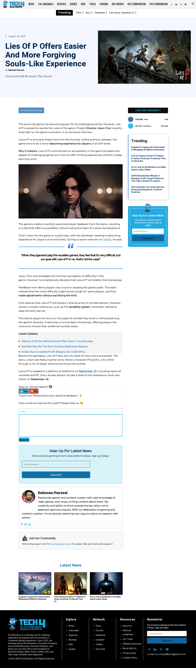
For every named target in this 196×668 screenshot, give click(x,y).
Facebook (100, 635)
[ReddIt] (91, 110)
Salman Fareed (16, 70)
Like (166, 119)
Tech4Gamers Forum (61, 544)
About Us (127, 625)
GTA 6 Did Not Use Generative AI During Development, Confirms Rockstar (147, 189)
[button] (193, 4)
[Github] (25, 524)
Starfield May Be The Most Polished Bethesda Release (54, 346)
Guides (73, 4)
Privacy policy (129, 653)
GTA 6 (78, 12)
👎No (33, 391)
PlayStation (99, 12)
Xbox (87, 12)
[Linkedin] (176, 4)
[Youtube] (186, 4)
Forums (104, 4)
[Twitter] (181, 4)
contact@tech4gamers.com (172, 654)
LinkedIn (100, 639)
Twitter (99, 644)
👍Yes (23, 391)
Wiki (83, 4)
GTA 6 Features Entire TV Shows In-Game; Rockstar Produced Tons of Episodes (148, 158)
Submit (24, 439)
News (31, 4)
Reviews (61, 4)
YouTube (100, 649)
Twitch (107, 239)
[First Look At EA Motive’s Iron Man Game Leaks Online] (106, 583)
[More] (98, 110)
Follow (164, 126)
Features (73, 635)
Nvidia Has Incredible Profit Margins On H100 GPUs (53, 351)
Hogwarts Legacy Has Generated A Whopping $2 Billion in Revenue (34, 598)
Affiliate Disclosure (132, 643)
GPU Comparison (136, 4)
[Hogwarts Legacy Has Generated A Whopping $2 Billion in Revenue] (35, 583)
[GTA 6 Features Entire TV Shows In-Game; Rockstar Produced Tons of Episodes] (70, 583)
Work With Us (130, 648)
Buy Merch (118, 4)
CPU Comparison (158, 4)
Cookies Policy (130, 657)
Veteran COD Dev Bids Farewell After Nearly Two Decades (57, 341)
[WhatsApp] (85, 110)
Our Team (128, 639)
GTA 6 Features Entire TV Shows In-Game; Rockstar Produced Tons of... (70, 599)
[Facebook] (172, 4)
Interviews (74, 630)
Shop (98, 625)
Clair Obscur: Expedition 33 (121, 12)
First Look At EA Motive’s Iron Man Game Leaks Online (105, 598)
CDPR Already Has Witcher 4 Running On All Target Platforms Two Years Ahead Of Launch (147, 178)
